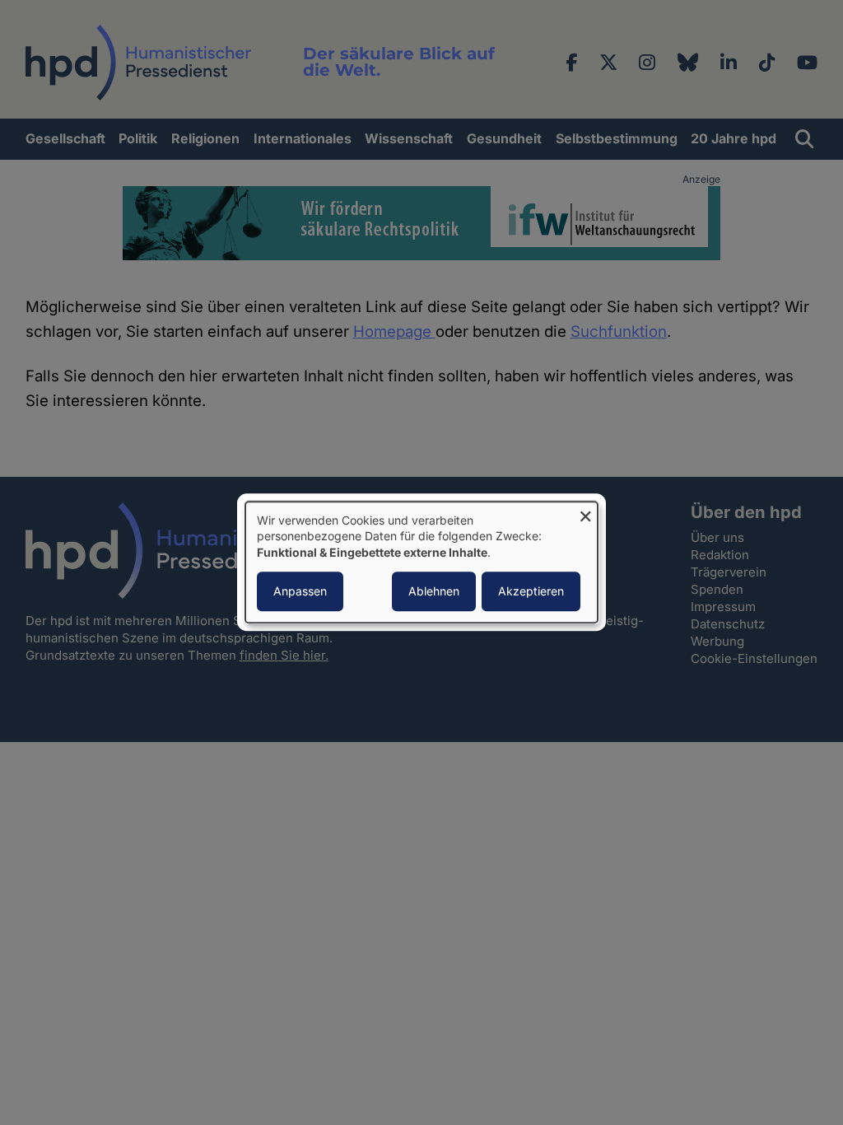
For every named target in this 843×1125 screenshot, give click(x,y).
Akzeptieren (531, 592)
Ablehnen (433, 592)
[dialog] (421, 562)
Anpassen (300, 592)
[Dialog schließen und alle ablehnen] (585, 512)
